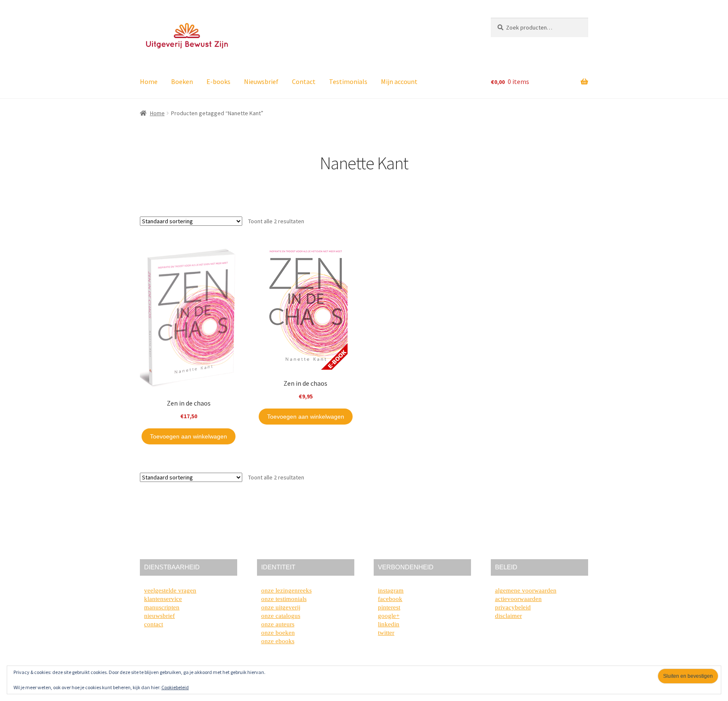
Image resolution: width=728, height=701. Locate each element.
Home (149, 81)
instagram (391, 590)
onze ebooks (277, 641)
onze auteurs (277, 624)
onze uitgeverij (280, 607)
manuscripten (161, 607)
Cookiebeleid (175, 687)
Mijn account (399, 81)
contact (153, 624)
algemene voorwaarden (526, 590)
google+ (388, 615)
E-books (218, 81)
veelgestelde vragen (170, 590)
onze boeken (278, 632)
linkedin (388, 624)
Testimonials (348, 81)
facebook (390, 598)
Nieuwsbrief (261, 81)
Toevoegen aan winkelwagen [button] (188, 436)
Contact (304, 81)
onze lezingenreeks (286, 590)
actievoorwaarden (518, 598)
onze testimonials (284, 598)
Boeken (182, 81)
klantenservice (163, 598)
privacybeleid (513, 607)
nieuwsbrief (159, 615)
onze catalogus (280, 615)
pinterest (389, 607)
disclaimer (508, 615)
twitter (386, 632)
